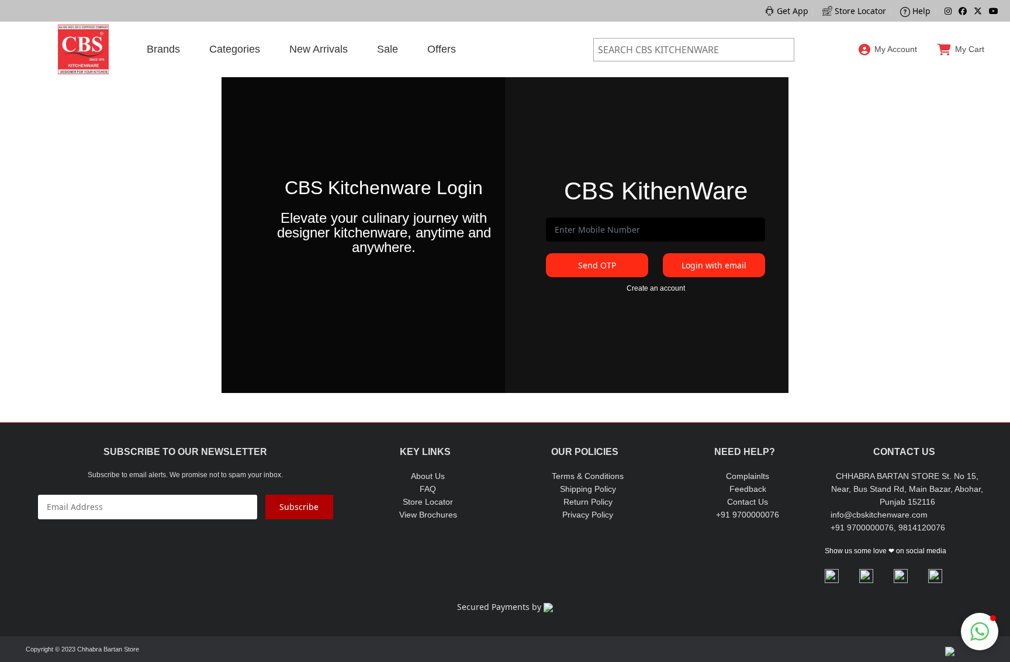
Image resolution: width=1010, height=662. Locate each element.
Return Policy (588, 501)
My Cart (969, 49)
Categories (234, 49)
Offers (441, 49)
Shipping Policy (588, 489)
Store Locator (428, 501)
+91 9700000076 (747, 514)
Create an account (656, 288)
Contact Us (747, 501)
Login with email (714, 265)
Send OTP (597, 265)
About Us (428, 476)
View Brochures (428, 514)
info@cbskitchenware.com (879, 514)
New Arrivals (318, 49)
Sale (387, 49)
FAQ (428, 489)
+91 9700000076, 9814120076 (888, 527)
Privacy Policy (587, 514)
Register (888, 106)
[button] (979, 631)
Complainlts (747, 476)
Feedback (747, 489)
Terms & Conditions (588, 476)
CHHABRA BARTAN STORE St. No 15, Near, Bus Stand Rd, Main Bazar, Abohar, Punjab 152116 (907, 488)
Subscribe (299, 506)
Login (888, 76)
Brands (163, 49)
